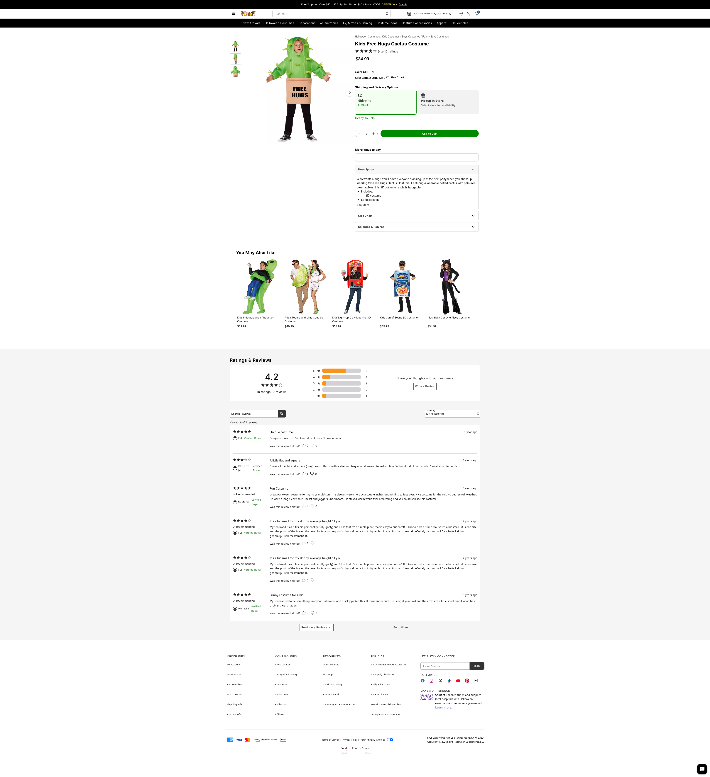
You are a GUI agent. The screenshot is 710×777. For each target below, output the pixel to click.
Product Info (234, 714)
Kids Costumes (391, 36)
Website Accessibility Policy (386, 704)
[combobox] (331, 13)
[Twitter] (440, 680)
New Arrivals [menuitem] (251, 23)
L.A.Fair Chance (379, 694)
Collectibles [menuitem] (460, 23)
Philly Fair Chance (380, 684)
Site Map (328, 674)
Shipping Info (234, 704)
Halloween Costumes (367, 36)
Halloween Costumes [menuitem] (279, 23)
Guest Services (331, 664)
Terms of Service (330, 739)
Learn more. (443, 707)
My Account (233, 664)
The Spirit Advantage (286, 674)
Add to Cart (429, 133)
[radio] (385, 102)
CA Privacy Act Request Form (339, 704)
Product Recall (331, 694)
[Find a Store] (461, 13)
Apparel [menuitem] (442, 23)
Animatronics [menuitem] (329, 23)
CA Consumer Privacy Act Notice (388, 664)
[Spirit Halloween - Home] (248, 14)
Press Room (281, 684)
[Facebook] (422, 680)
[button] (298, 88)
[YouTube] (458, 680)
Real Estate (281, 704)
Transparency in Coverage (385, 714)
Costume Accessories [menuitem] (417, 23)
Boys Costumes (411, 36)
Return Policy (234, 684)
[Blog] (476, 680)
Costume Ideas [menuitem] (387, 23)
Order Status (234, 674)
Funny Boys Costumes (435, 36)
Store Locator (282, 664)
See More (363, 204)
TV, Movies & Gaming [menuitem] (357, 23)
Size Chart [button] (397, 77)
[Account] (468, 13)
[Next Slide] (349, 92)
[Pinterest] (467, 680)
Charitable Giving (332, 684)
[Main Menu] (233, 13)
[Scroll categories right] (472, 22)
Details (403, 4)
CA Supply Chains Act (382, 674)
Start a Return (234, 694)
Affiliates (280, 714)
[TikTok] (449, 680)
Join (477, 665)
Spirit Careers (282, 694)
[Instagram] (431, 680)
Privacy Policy (349, 739)
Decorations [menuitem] (307, 23)
